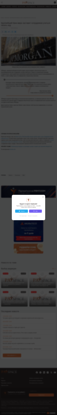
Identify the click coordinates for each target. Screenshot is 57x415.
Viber (36, 211)
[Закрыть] (43, 197)
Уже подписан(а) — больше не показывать (28, 215)
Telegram (23, 211)
